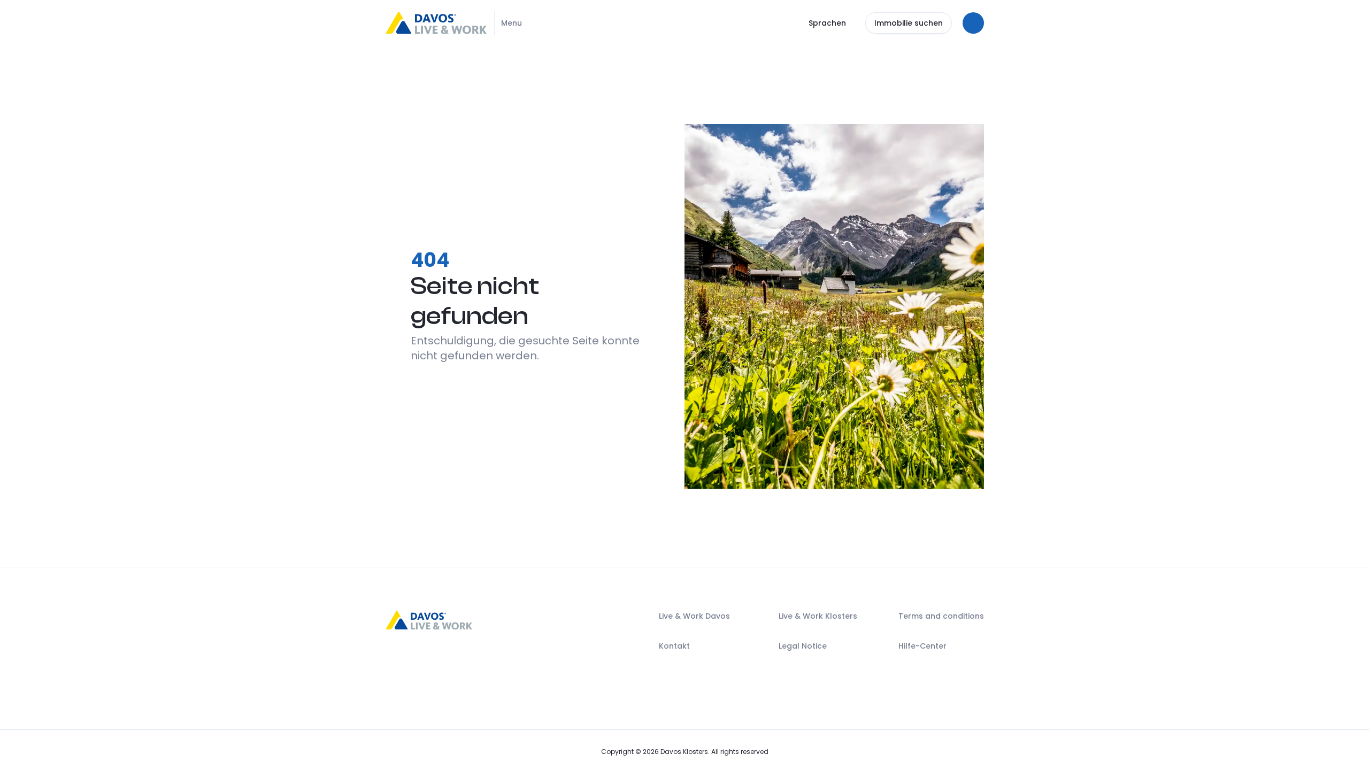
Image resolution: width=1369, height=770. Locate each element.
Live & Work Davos (694, 616)
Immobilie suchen (908, 23)
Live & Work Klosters (818, 616)
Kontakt (674, 646)
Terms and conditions (941, 616)
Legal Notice (803, 646)
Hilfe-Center (922, 646)
